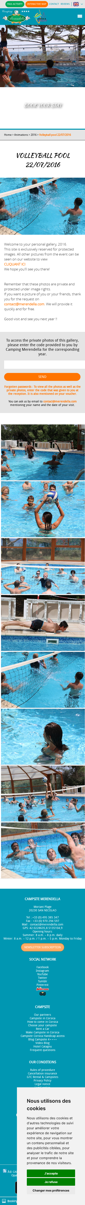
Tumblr (42, 981)
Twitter (42, 978)
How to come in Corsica (42, 1022)
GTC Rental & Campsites (42, 1077)
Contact (54, 4)
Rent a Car (42, 1029)
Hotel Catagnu (42, 1046)
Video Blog (42, 1043)
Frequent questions (42, 1050)
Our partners (42, 1015)
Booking (12, 1201)
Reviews (65, 4)
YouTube (42, 974)
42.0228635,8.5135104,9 (46, 928)
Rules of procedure (42, 1070)
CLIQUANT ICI (14, 264)
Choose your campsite (42, 1025)
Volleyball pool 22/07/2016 (55, 134)
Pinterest (42, 985)
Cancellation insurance (42, 1073)
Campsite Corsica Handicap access (43, 1036)
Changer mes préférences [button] (51, 1190)
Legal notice (42, 1084)
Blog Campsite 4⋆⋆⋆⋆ (42, 1039)
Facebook (43, 967)
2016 (34, 134)
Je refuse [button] (51, 1182)
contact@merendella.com (24, 304)
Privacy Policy (42, 1080)
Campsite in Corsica (42, 1018)
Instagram (42, 971)
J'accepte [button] (51, 1173)
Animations (21, 134)
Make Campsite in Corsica (42, 1032)
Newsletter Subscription (42, 947)
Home (8, 134)
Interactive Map (36, 4)
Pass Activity (14, 4)
